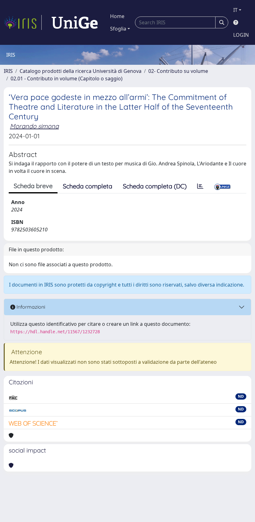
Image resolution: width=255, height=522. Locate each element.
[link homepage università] (75, 22)
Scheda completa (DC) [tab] (155, 186)
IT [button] (235, 10)
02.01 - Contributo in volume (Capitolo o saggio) (67, 78)
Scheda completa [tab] (87, 186)
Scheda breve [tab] (33, 186)
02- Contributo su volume (178, 71)
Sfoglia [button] (118, 28)
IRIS (8, 71)
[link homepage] (23, 22)
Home (117, 16)
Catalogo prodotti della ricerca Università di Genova (80, 71)
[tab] (200, 186)
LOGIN (241, 34)
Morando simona (34, 126)
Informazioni (30, 307)
